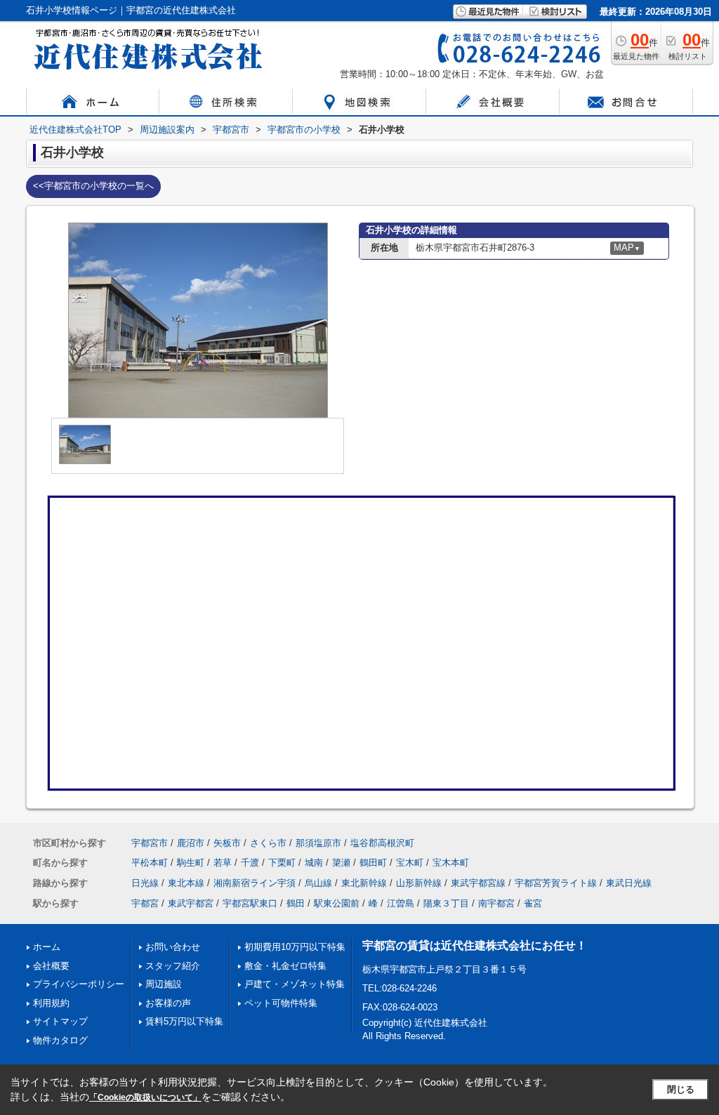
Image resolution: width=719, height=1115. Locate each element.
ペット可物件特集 (280, 1003)
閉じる (680, 1089)
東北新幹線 (364, 883)
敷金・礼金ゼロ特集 (285, 966)
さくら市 (268, 843)
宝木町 (409, 862)
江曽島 (400, 903)
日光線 (145, 883)
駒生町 (190, 862)
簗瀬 (341, 862)
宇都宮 (145, 903)
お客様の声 (168, 1003)
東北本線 (186, 883)
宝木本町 (451, 862)
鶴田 (295, 903)
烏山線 (318, 883)
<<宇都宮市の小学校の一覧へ (93, 185)
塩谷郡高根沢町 (382, 843)
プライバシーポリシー (78, 984)
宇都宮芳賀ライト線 (556, 883)
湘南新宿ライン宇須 (254, 883)
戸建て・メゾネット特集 (294, 984)
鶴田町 (373, 862)
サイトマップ (60, 1021)
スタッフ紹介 (172, 966)
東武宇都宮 (190, 903)
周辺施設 (163, 984)
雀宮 (533, 903)
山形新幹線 (419, 883)
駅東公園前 (337, 903)
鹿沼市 (190, 843)
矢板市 (227, 843)
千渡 (250, 862)
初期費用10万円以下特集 (294, 947)
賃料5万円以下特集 (184, 1021)
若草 (222, 862)
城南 (314, 862)
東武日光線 (629, 883)
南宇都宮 (496, 903)
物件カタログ (60, 1040)
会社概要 (51, 966)
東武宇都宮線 (478, 883)
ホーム (46, 947)
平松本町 (149, 862)
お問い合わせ (172, 947)
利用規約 (51, 1003)
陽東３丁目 (446, 903)
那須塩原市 (318, 843)
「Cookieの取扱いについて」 (145, 1097)
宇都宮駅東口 (250, 903)
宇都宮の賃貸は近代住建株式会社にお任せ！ (474, 945)
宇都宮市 (149, 843)
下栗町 (282, 862)
